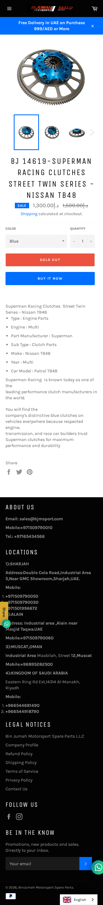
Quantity (77, 229)
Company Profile (21, 744)
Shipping (29, 213)
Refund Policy (18, 753)
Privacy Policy (18, 780)
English (80, 900)
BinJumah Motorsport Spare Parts (45, 887)
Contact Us (16, 788)
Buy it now (50, 278)
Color (10, 229)
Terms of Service (21, 771)
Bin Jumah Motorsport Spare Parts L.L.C (44, 736)
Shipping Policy (21, 762)
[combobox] (79, 899)
